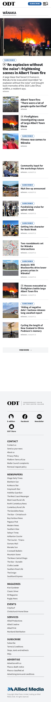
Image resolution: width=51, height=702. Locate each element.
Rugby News (12, 598)
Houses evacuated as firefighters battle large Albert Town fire (33, 288)
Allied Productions (14, 620)
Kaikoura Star (13, 485)
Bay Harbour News (15, 518)
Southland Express (14, 576)
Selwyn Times (12, 532)
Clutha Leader (13, 565)
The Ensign (11, 572)
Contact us (11, 445)
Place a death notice (15, 666)
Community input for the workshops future (32, 167)
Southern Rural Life (15, 569)
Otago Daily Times (14, 478)
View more (24, 350)
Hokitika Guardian (14, 492)
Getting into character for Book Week (32, 228)
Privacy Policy (13, 456)
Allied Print (11, 628)
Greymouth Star (13, 489)
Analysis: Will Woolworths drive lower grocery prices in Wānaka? (33, 269)
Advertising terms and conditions (20, 674)
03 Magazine (12, 595)
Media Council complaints (18, 463)
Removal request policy (17, 466)
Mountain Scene (14, 554)
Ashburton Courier (14, 536)
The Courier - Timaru (15, 540)
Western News (13, 525)
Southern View (13, 529)
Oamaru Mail (12, 543)
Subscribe (35, 3)
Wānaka (6, 91)
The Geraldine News (15, 511)
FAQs (9, 654)
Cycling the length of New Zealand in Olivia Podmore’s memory (32, 328)
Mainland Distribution (16, 631)
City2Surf (11, 608)
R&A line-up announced (33, 188)
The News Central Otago (17, 558)
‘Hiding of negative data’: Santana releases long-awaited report (33, 310)
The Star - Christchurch (16, 514)
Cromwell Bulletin (14, 551)
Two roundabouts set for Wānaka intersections (32, 246)
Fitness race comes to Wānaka (33, 141)
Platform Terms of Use (16, 459)
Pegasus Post (12, 521)
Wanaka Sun (12, 547)
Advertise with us (14, 663)
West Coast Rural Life (16, 500)
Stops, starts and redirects (18, 650)
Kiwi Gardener (13, 587)
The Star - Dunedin (14, 561)
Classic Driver (12, 591)
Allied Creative (13, 624)
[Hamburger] (45, 4)
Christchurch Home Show (17, 611)
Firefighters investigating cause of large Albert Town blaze (33, 121)
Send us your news (14, 448)
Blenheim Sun (13, 481)
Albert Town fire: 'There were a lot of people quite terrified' (34, 103)
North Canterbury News (17, 503)
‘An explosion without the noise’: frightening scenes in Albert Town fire (24, 69)
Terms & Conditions (15, 646)
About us (10, 452)
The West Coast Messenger (18, 496)
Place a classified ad (15, 670)
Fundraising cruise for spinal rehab (32, 208)
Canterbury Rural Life (16, 507)
